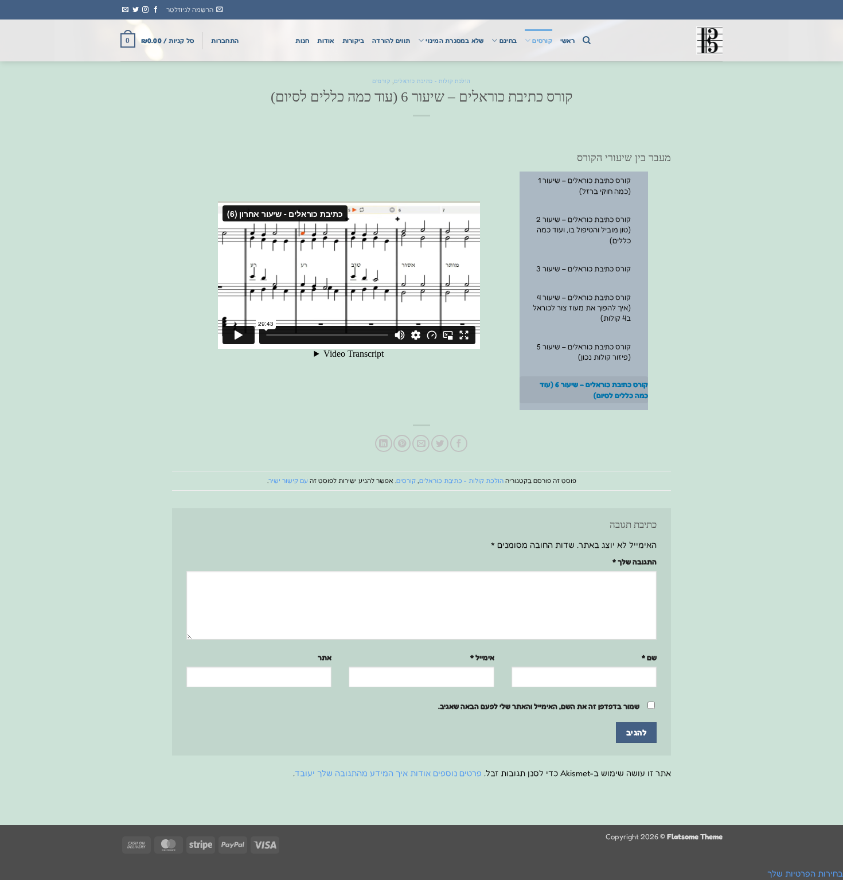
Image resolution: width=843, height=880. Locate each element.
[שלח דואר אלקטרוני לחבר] (421, 443)
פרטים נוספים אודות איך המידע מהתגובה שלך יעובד (388, 773)
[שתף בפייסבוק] (458, 443)
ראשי (567, 41)
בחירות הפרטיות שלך (805, 873)
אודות (325, 41)
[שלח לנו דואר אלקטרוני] (125, 9)
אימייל (482, 657)
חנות (302, 41)
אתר (324, 657)
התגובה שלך (634, 561)
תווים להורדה (391, 41)
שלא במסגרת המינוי (454, 41)
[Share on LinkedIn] (383, 443)
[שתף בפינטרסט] (402, 443)
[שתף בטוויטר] (439, 443)
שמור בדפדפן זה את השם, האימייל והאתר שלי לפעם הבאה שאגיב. (538, 706)
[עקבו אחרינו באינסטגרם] (145, 9)
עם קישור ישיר (288, 481)
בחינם (508, 41)
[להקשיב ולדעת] (665, 40)
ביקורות (353, 41)
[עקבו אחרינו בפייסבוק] (156, 9)
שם (649, 657)
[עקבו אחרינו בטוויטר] (135, 9)
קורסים (542, 41)
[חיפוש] (587, 40)
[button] (194, 10)
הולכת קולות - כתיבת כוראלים (432, 81)
